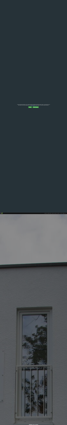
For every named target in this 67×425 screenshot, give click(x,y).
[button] (65, 213)
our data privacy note (33, 105)
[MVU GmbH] (4, 213)
